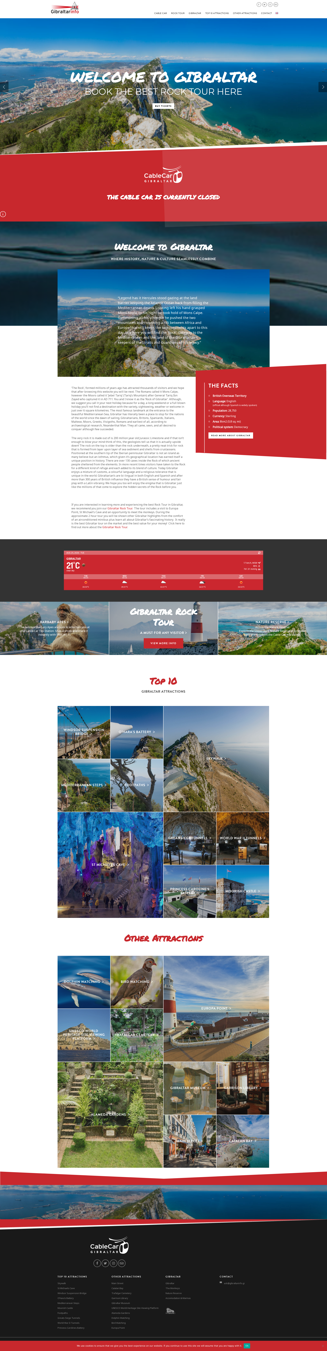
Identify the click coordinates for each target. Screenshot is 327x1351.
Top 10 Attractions (217, 13)
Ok (246, 1345)
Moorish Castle (65, 1308)
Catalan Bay (117, 1288)
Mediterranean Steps (68, 1303)
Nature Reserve (174, 1293)
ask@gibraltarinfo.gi (234, 1283)
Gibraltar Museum (121, 1303)
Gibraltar (195, 13)
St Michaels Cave (66, 1288)
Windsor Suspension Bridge (72, 1293)
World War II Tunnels (69, 1322)
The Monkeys (173, 1288)
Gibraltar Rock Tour (119, 508)
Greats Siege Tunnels (69, 1317)
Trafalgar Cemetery (121, 1293)
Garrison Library (120, 1298)
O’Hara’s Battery (66, 1298)
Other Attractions (245, 13)
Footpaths (63, 1312)
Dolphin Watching (121, 1317)
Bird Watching (119, 1322)
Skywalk (62, 1283)
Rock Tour (178, 13)
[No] (322, 1346)
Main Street (117, 1283)
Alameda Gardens (121, 1312)
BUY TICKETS (163, 106)
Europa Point (118, 1327)
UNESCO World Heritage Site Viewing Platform (135, 1308)
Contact (266, 13)
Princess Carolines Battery (71, 1327)
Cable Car (160, 13)
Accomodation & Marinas (178, 1298)
